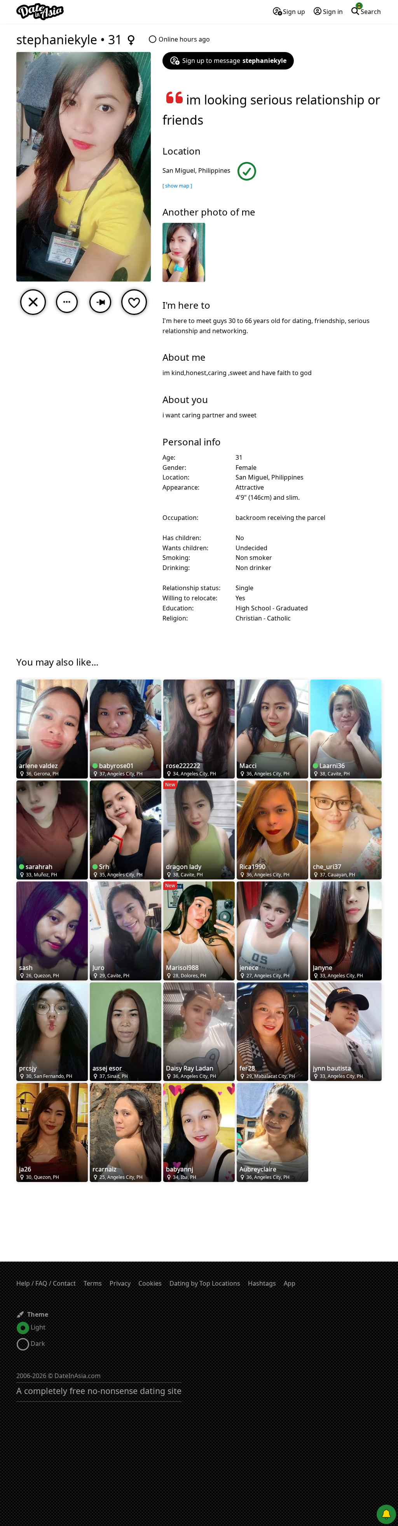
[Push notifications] (386, 1514)
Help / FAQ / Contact (46, 1283)
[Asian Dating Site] (40, 11)
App (289, 1283)
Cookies (150, 1283)
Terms (93, 1283)
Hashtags (262, 1283)
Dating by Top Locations (204, 1283)
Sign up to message (234, 60)
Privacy (120, 1283)
